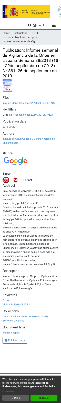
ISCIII (35, 33)
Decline (16, 397)
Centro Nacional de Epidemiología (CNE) (23, 37)
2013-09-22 (9, 126)
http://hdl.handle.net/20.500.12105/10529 (30, 114)
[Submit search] (30, 25)
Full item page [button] (16, 340)
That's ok (44, 397)
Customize (8, 391)
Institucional (21, 33)
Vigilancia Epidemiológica (16, 304)
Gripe (6, 300)
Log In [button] (42, 25)
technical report (11, 332)
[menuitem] (35, 25)
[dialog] (30, 389)
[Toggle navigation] (53, 25)
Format (28, 180)
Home (6, 33)
